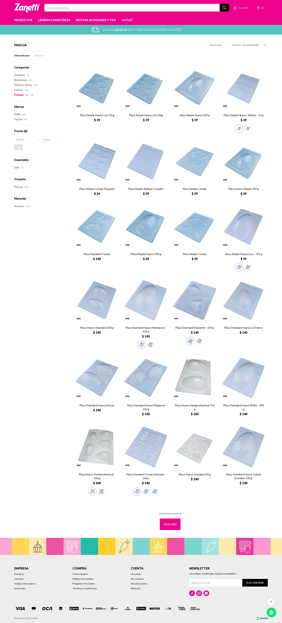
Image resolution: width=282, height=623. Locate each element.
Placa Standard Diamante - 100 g (194, 327)
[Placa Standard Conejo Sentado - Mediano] (146, 491)
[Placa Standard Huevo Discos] (97, 378)
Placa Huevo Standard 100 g (97, 327)
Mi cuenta (136, 574)
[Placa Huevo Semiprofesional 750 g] (194, 378)
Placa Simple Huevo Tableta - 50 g (243, 115)
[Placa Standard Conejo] (97, 226)
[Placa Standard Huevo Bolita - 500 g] (243, 378)
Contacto (19, 578)
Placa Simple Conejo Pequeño (97, 188)
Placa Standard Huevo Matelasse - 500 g (145, 329)
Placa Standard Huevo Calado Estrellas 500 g (243, 476)
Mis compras (137, 578)
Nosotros (19, 574)
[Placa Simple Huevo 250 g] (194, 87)
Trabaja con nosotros (24, 583)
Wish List (135, 588)
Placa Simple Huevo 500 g (146, 254)
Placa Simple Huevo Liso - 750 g (243, 254)
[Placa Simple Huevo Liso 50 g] (97, 87)
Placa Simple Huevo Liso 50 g (97, 115)
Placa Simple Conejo (195, 188)
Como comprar (80, 574)
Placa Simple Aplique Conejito (146, 188)
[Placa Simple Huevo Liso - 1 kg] (248, 267)
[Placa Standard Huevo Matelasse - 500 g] (145, 300)
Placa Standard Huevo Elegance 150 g (146, 407)
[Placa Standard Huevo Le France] (243, 300)
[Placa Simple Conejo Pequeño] (97, 161)
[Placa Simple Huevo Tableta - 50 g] (243, 87)
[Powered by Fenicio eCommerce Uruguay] (262, 618)
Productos (23, 20)
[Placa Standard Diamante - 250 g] (199, 341)
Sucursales (20, 588)
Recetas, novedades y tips (96, 20)
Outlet (127, 20)
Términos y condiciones (85, 588)
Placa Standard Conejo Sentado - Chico (146, 476)
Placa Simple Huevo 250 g (194, 115)
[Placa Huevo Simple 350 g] (243, 161)
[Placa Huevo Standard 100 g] (97, 300)
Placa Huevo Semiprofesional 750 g (194, 407)
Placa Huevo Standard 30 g (195, 474)
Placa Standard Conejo (96, 254)
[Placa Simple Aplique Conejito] (145, 161)
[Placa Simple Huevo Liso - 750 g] (243, 226)
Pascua (38, 55)
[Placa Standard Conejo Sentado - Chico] (145, 447)
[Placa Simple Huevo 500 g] (145, 226)
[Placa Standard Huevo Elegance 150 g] (145, 378)
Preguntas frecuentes (84, 583)
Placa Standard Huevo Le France (243, 327)
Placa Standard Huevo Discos (96, 405)
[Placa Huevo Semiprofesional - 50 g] (101, 491)
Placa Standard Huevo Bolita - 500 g (243, 407)
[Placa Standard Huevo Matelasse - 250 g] (150, 345)
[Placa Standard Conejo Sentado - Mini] (154, 491)
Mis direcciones (139, 583)
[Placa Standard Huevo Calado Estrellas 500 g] (243, 447)
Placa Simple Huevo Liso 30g (146, 115)
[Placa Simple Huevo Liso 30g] (145, 87)
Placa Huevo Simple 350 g (243, 188)
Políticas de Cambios (83, 578)
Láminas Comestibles (54, 20)
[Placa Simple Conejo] (194, 161)
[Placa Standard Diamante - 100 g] (194, 300)
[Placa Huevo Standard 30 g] (194, 447)
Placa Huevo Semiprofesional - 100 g (97, 476)
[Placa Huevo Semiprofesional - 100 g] (97, 447)
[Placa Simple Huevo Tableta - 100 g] (248, 129)
